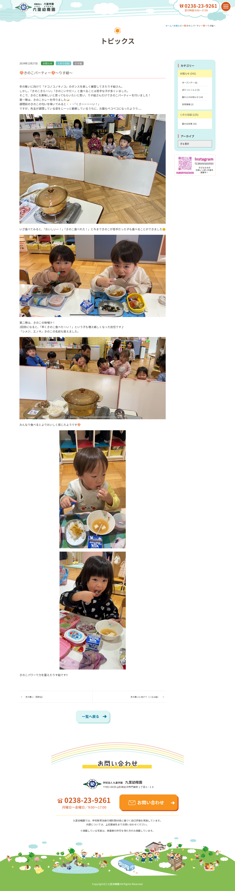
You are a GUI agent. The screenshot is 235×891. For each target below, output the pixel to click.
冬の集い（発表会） (34, 696)
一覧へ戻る (90, 716)
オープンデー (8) (189, 82)
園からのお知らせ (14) (192, 97)
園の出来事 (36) (189, 123)
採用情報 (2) (187, 104)
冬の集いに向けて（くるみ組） (145, 696)
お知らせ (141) (188, 73)
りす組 (78, 63)
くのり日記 (63, 63)
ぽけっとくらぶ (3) (191, 89)
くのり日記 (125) (189, 114)
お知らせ (47, 63)
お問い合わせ (150, 802)
